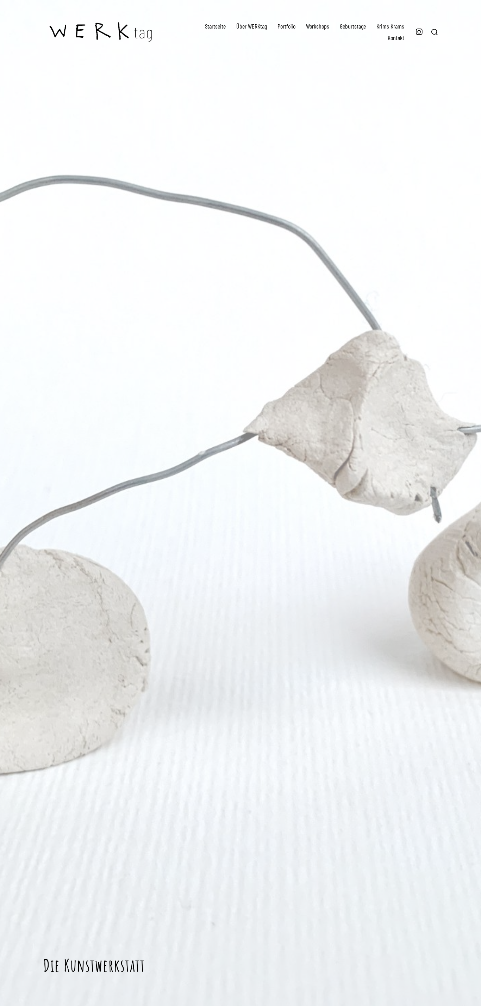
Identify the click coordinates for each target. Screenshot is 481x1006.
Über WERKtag (251, 26)
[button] (434, 32)
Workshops (317, 26)
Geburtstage (353, 26)
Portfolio (286, 26)
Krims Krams (390, 26)
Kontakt (396, 38)
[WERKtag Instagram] (419, 32)
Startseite (215, 26)
